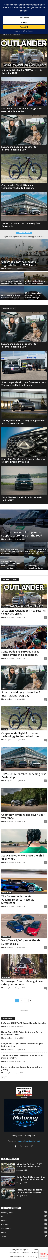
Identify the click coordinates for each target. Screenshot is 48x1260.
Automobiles (6, 1229)
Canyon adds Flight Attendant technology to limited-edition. (17, 186)
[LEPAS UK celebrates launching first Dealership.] (24, 206)
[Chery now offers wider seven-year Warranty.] (24, 800)
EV (2, 770)
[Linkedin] (21, 1147)
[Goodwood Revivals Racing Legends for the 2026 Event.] (24, 255)
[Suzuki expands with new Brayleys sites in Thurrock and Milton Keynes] (24, 365)
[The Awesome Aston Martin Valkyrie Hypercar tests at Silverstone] (24, 881)
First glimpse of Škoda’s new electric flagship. (11, 296)
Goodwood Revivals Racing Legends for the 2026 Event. (19, 263)
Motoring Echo (7, 269)
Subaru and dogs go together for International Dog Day (19, 148)
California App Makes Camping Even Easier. (34, 566)
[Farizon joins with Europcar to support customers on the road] (24, 526)
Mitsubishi (5, 607)
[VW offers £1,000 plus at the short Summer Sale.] (24, 926)
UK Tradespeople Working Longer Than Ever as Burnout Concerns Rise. (10, 564)
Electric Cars (6, 937)
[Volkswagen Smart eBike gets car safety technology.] (24, 966)
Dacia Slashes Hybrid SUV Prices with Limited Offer (21, 499)
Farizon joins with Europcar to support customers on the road (21, 533)
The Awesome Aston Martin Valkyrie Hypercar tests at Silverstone (18, 900)
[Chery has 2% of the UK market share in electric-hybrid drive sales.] (24, 442)
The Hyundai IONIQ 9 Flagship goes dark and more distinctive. (23, 422)
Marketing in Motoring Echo (19, 1250)
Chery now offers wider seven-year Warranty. (23, 816)
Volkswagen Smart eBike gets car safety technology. (22, 982)
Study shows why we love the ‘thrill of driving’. (24, 236)
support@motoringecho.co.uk (28, 1141)
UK (2, 1216)
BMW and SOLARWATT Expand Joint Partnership (23, 1023)
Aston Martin (6, 893)
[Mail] (27, 1147)
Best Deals (35, 1253)
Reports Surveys (7, 852)
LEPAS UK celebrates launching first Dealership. (20, 225)
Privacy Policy (32, 1257)
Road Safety (6, 977)
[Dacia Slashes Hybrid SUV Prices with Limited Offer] (24, 480)
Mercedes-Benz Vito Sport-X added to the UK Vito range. (11, 551)
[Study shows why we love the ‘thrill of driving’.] (24, 841)
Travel (3, 1237)
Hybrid (4, 811)
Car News (5, 1225)
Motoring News (7, 1212)
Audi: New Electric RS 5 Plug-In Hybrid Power (35, 282)
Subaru (4, 689)
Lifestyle (4, 648)
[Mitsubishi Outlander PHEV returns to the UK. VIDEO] (24, 53)
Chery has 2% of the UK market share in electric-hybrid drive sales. (23, 460)
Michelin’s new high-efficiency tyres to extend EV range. (34, 295)
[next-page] (6, 1077)
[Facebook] (16, 1147)
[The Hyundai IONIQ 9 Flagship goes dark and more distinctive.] (24, 403)
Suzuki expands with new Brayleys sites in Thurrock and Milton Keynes (23, 384)
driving (3, 1233)
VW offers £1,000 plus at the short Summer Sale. (22, 942)
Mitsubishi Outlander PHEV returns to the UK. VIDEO (22, 71)
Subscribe (25, 1253)
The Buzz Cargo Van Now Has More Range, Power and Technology (36, 551)
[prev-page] (2, 1077)
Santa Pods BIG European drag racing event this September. (21, 110)
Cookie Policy (14, 1253)
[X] (32, 1147)
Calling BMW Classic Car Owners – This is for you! (11, 282)
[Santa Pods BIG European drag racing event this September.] (24, 91)
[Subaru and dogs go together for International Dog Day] (24, 130)
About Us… (35, 1250)
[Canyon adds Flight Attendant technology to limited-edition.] (24, 168)
